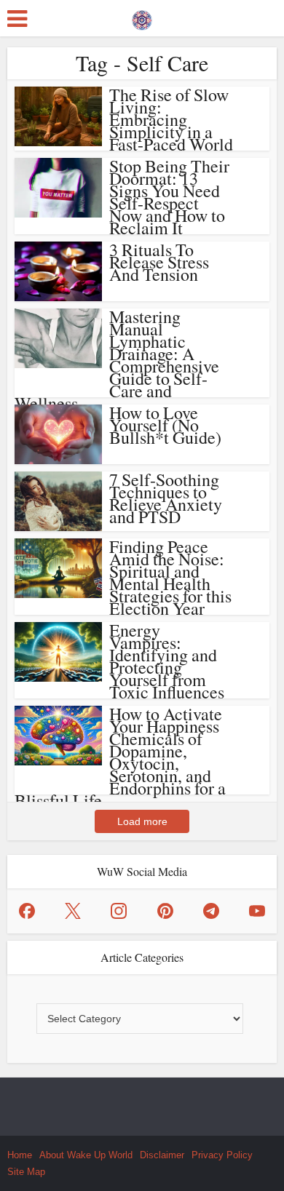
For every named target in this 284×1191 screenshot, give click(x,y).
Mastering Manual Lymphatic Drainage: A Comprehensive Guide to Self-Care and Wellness (117, 360)
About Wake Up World (86, 1155)
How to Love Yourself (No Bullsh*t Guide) (165, 425)
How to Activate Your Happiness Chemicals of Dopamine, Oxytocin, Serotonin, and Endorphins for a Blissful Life (120, 757)
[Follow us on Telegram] (211, 911)
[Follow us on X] (73, 911)
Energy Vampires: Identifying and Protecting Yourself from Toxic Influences (166, 661)
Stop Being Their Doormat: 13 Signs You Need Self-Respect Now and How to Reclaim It (169, 196)
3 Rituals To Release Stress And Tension (159, 262)
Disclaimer (162, 1155)
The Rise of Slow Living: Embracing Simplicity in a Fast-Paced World (171, 119)
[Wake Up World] (142, 17)
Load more (142, 821)
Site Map (26, 1171)
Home (19, 1155)
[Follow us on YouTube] (257, 911)
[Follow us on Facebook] (27, 911)
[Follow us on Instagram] (119, 911)
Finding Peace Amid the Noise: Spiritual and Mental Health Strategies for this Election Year (170, 577)
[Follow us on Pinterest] (165, 911)
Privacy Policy (222, 1155)
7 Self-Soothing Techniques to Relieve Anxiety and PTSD (165, 498)
